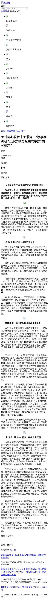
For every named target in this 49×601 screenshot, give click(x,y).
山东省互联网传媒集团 (25, 555)
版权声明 (42, 555)
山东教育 (21, 131)
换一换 (13, 550)
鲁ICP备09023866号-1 (11, 587)
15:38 (9, 156)
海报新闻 (5, 11)
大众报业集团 (7, 555)
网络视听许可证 (33, 572)
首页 (3, 131)
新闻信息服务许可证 (10, 569)
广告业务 (5, 557)
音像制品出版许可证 (31, 569)
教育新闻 (11, 131)
